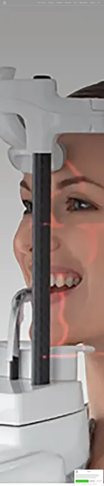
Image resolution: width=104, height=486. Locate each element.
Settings (99, 481)
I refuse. (92, 481)
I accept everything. (82, 481)
